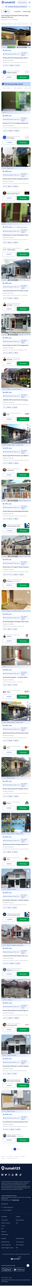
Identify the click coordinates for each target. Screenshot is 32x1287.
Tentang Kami (4, 1220)
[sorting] (11, 11)
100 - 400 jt (6, 88)
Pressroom (3, 1231)
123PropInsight (4, 1234)
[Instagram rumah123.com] (9, 1175)
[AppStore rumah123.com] (6, 1269)
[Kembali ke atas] (28, 1265)
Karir (2, 1228)
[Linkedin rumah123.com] (16, 1174)
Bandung (22, 1156)
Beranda (3, 1156)
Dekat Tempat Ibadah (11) (21, 24)
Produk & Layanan (5, 1223)
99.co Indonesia (20, 1242)
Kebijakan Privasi (5, 1242)
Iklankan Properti (20, 1220)
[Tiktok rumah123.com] (20, 1174)
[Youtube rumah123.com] (13, 1175)
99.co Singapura (20, 1245)
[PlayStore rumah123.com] (19, 1269)
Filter (7, 11)
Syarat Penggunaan (6, 1245)
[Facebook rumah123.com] (2, 1175)
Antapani (3, 1158)
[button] (15, 6)
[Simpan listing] (28, 29)
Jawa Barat (16, 1156)
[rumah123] (16, 1168)
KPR (17, 1223)
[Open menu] (30, 2)
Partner (3, 1226)
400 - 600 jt (17, 88)
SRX (17, 1247)
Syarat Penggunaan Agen (7, 1247)
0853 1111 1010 (16, 1200)
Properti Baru (17, 11)
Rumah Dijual (9, 1156)
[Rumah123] (8, 2)
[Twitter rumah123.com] (6, 1175)
